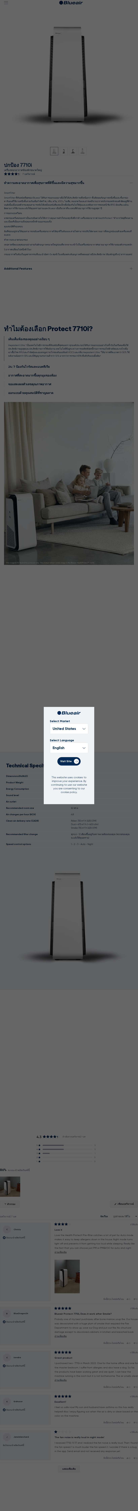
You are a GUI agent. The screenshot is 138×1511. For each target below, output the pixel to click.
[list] (69, 748)
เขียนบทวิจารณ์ (127, 1204)
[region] (10, 1187)
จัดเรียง (104, 1216)
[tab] (69, 348)
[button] (19, 174)
